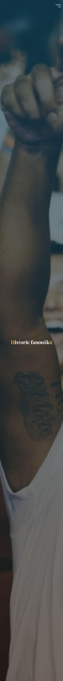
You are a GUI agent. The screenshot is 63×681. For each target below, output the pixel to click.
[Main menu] (58, 5)
